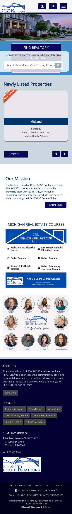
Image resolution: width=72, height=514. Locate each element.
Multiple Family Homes (16, 415)
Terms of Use (56, 495)
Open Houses (36, 409)
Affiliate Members (35, 422)
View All (16, 154)
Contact (38, 485)
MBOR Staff (25, 485)
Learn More (55, 205)
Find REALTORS (13, 422)
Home (13, 485)
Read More (10, 392)
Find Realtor (36, 47)
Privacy (44, 495)
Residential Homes (14, 409)
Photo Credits (54, 485)
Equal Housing (17, 495)
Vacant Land (54, 409)
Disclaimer (32, 495)
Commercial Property (44, 415)
